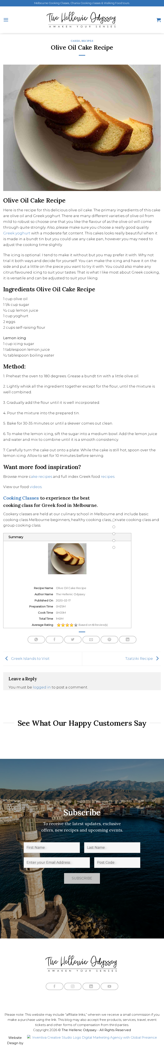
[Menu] (6, 19)
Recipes (87, 40)
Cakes (75, 40)
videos (36, 487)
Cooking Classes (21, 498)
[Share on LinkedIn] (127, 639)
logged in (42, 687)
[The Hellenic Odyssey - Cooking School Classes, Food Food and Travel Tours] (82, 20)
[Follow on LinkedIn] (91, 986)
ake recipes (41, 476)
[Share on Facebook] (54, 639)
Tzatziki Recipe (139, 658)
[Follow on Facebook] (54, 986)
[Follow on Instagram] (73, 986)
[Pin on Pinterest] (109, 639)
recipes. (108, 476)
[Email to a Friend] (91, 639)
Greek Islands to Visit (30, 658)
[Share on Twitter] (73, 639)
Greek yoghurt (16, 233)
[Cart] (159, 20)
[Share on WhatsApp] (36, 639)
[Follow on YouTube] (109, 986)
